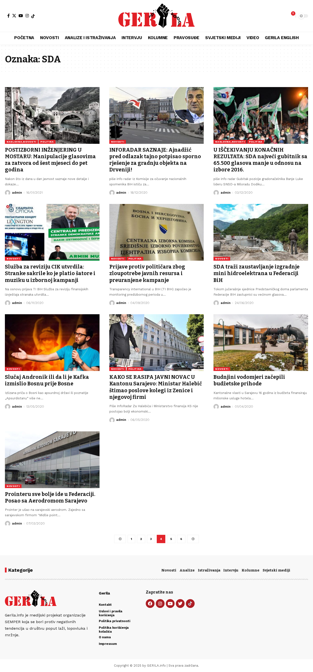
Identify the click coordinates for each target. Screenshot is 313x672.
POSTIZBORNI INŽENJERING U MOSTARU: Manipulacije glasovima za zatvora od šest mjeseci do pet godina (50, 160)
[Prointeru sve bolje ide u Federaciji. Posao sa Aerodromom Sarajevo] (52, 459)
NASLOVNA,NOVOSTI (21, 141)
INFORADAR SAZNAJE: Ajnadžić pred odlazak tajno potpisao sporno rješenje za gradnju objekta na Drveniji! (155, 160)
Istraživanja (209, 570)
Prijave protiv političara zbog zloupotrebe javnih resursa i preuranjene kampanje (147, 273)
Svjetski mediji (276, 570)
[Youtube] (170, 603)
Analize (187, 570)
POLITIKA (47, 141)
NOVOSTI (117, 141)
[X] (14, 16)
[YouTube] (20, 16)
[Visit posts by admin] (7, 192)
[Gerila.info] (156, 16)
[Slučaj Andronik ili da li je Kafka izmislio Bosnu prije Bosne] (52, 342)
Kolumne (250, 570)
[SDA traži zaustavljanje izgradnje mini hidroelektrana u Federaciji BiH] (260, 232)
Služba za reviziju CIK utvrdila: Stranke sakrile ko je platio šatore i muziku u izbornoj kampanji (50, 273)
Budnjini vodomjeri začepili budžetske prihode (249, 380)
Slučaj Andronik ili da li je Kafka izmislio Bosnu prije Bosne (47, 380)
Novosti (168, 570)
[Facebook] (8, 16)
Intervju (230, 570)
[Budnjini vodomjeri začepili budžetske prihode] (260, 342)
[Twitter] (180, 603)
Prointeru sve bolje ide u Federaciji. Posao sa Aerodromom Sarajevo (50, 497)
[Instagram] (27, 16)
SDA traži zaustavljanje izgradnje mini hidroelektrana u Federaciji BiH (256, 273)
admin (17, 192)
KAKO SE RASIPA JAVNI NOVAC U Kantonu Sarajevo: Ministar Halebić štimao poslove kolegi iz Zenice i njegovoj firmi (155, 387)
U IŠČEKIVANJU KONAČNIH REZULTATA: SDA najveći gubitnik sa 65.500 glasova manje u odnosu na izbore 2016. (260, 160)
